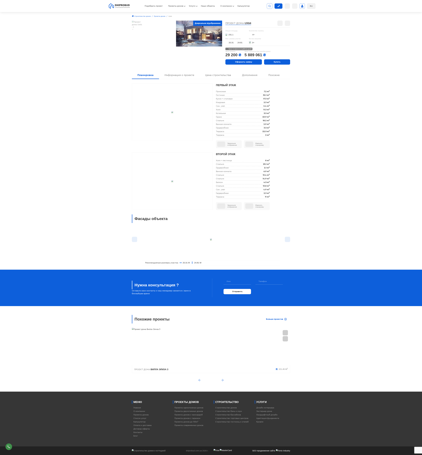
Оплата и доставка (142, 425)
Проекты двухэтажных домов (188, 411)
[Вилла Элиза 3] (211, 346)
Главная (137, 408)
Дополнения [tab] (249, 75)
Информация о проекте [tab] (179, 75)
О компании (139, 411)
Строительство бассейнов (228, 415)
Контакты (137, 432)
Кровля (259, 422)
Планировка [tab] (145, 75)
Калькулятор (139, 422)
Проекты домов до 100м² (186, 422)
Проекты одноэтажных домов (188, 408)
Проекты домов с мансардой (188, 415)
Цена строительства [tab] (218, 75)
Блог (135, 436)
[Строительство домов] (119, 6)
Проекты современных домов (188, 425)
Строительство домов (142, 16)
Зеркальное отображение (232, 144)
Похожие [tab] (274, 75)
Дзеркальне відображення (208, 23)
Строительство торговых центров (231, 418)
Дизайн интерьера (265, 408)
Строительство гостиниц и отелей (232, 422)
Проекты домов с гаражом (187, 418)
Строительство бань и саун (228, 411)
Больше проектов (274, 319)
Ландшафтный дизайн (266, 415)
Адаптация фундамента (267, 418)
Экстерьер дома (264, 411)
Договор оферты (141, 429)
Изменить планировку (259, 144)
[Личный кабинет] (302, 6)
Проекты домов (159, 16)
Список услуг (139, 418)
